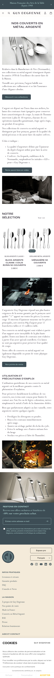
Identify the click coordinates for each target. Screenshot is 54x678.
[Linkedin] (45, 564)
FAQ (4, 585)
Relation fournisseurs (11, 626)
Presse (4, 622)
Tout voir (41, 218)
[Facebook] (31, 564)
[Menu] (3, 13)
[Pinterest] (50, 564)
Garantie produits (9, 581)
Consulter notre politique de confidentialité (19, 667)
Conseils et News (9, 589)
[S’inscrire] (47, 521)
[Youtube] (41, 564)
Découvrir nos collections (16, 97)
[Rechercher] (9, 13)
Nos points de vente (14, 364)
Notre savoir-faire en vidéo (17, 170)
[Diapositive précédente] (3, 4)
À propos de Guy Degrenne (13, 602)
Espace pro (41, 550)
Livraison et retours (10, 577)
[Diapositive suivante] (51, 4)
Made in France (8, 610)
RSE (4, 618)
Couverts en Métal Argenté (13, 614)
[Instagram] (36, 564)
